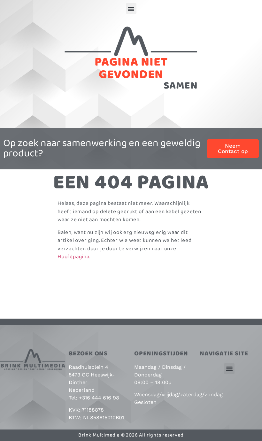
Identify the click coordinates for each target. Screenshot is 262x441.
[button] (131, 8)
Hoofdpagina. (74, 256)
